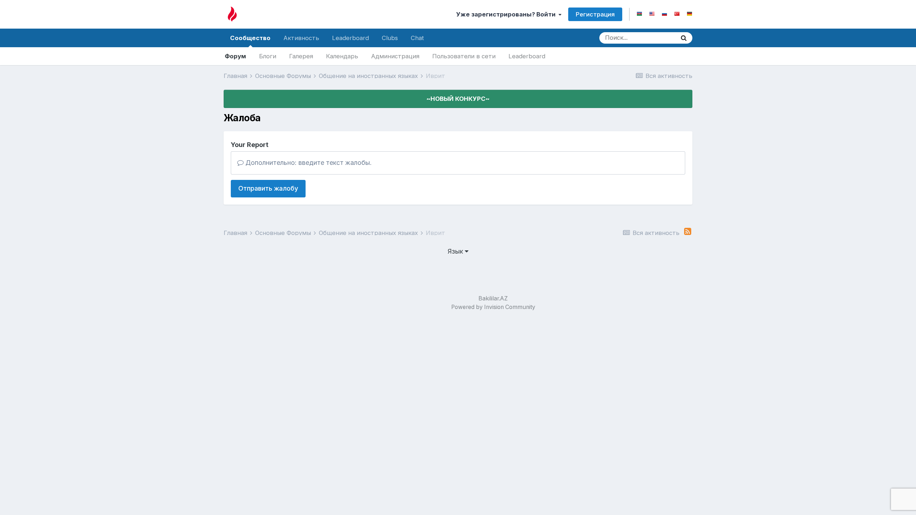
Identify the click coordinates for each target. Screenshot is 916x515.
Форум (235, 56)
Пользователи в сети (464, 56)
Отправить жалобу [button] (268, 188)
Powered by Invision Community (493, 307)
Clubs (390, 37)
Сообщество (250, 37)
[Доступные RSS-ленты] (687, 231)
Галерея (301, 56)
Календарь (342, 56)
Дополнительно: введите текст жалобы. (308, 162)
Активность (301, 37)
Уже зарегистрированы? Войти (507, 14)
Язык (456, 251)
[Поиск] (683, 38)
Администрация (395, 56)
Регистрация (595, 14)
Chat (417, 37)
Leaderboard (526, 56)
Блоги (267, 56)
